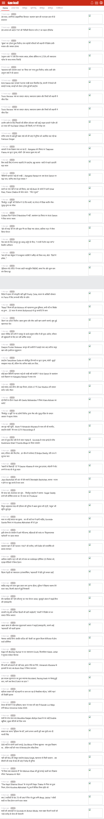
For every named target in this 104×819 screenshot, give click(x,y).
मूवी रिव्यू (33, 8)
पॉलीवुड (24, 8)
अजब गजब (15, 8)
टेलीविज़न (59, 8)
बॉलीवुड (42, 8)
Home (5, 8)
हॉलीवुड (50, 8)
